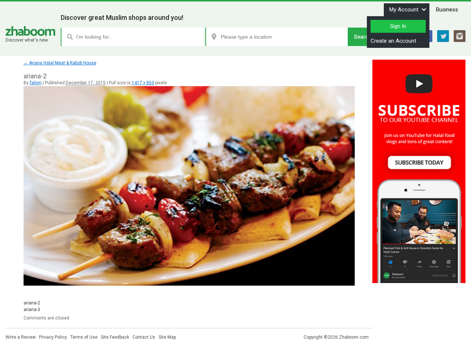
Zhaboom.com (354, 337)
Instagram (459, 36)
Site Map (167, 337)
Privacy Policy (53, 337)
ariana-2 (32, 303)
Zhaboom (30, 31)
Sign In (398, 26)
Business (447, 9)
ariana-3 (32, 309)
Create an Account (393, 41)
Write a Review (21, 337)
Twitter (443, 36)
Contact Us (143, 337)
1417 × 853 (143, 82)
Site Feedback (115, 337)
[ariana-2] (189, 284)
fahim (36, 82)
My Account (403, 9)
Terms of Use (84, 337)
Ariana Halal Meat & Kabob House (60, 63)
